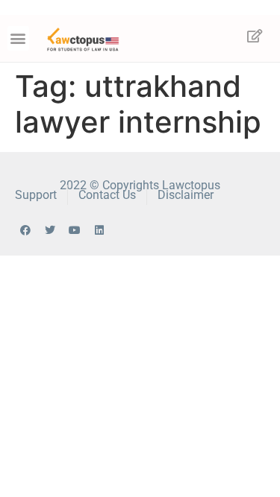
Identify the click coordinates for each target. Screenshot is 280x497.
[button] (18, 38)
